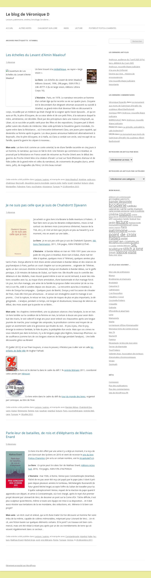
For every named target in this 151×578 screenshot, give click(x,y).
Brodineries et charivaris (120, 279)
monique (113, 112)
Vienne (121, 252)
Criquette (113, 304)
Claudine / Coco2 (116, 296)
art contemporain (123, 197)
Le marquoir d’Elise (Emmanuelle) (123, 325)
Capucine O (114, 286)
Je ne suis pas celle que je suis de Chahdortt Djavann (46, 205)
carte (123, 208)
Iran (37, 410)
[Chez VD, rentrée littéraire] (11, 370)
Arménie (82, 179)
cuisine (134, 214)
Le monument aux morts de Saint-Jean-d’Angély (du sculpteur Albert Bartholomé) (126, 106)
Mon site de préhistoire (119, 272)
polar (124, 238)
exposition (118, 218)
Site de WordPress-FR (118, 392)
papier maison (114, 227)
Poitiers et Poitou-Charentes (102, 28)
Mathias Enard (16, 540)
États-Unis (113, 255)
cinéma (113, 214)
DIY (111, 218)
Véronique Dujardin (117, 102)
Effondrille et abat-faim (119, 311)
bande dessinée (120, 201)
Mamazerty (114, 318)
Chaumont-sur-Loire (47, 28)
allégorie (112, 197)
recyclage (112, 246)
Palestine (21, 186)
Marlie (111, 321)
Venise (70, 540)
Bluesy (112, 275)
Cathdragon (114, 289)
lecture (85, 183)
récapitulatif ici (86, 458)
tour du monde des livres (73, 396)
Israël (70, 183)
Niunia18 (113, 336)
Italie (90, 536)
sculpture (116, 249)
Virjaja (111, 360)
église (120, 255)
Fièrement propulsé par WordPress (21, 565)
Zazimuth (113, 364)
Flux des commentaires (119, 389)
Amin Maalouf (71, 179)
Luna (111, 314)
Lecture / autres (42, 179)
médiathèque (60, 69)
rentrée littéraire (71, 370)
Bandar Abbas (71, 407)
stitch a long (133, 248)
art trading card (117, 198)
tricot (112, 252)
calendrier (114, 208)
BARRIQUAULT (115, 120)
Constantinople (72, 536)
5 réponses (11, 444)
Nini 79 (112, 332)
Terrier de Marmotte (118, 346)
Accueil (9, 28)
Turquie (56, 186)
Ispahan (43, 410)
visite (132, 252)
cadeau (132, 206)
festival (132, 218)
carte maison (135, 208)
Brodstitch (113, 282)
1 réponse (10, 62)
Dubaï (14, 410)
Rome (55, 540)
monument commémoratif (120, 225)
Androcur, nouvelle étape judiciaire (124, 66)
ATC (127, 198)
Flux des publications (118, 385)
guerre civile (55, 183)
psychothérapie (75, 410)
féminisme (22, 410)
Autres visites (25, 28)
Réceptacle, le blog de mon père (123, 343)
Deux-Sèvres (113, 217)
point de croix (122, 234)
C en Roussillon (116, 293)
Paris (28, 186)
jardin (112, 222)
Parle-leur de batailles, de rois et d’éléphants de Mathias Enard (49, 435)
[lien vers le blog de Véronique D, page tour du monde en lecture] (15, 396)
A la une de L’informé (118, 70)
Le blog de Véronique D (28, 14)
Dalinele (112, 307)
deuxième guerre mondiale (37, 183)
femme (31, 410)
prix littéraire (46, 540)
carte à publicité (137, 211)
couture (125, 214)
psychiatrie (37, 186)
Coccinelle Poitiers (117, 300)
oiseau (135, 225)
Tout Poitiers (114, 350)
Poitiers (114, 238)
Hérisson (26, 373)
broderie (118, 205)
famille (126, 219)
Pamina (112, 339)
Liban (91, 183)
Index (66, 28)
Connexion (114, 382)
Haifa (64, 183)
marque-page (135, 222)
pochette (132, 231)
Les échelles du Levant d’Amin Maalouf (36, 55)
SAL (134, 245)
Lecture (78, 28)
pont (38, 540)
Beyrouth (20, 183)
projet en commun (124, 241)
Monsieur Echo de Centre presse (123, 328)
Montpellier (11, 186)
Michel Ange (29, 540)
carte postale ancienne (119, 211)
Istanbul (77, 183)
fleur (139, 219)
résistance (47, 186)
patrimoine (118, 230)
